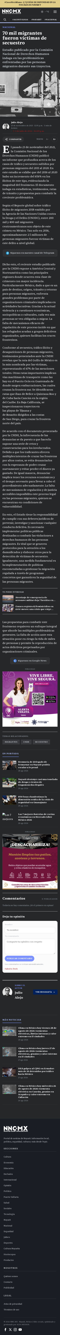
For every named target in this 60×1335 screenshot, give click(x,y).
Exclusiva (8, 1174)
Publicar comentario (19, 958)
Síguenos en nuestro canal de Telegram (32, 253)
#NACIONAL (51, 19)
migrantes (11, 742)
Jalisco (7, 1237)
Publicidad (9, 1288)
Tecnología (9, 1214)
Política (7, 1191)
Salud (6, 1203)
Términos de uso (11, 1309)
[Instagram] (15, 1329)
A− (47, 139)
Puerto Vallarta (11, 1197)
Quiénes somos (11, 1276)
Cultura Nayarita (12, 1248)
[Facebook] (5, 1329)
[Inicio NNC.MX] (11, 11)
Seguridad (8, 1231)
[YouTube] (20, 1329)
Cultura (7, 1157)
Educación (9, 1168)
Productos (9, 1260)
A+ (54, 139)
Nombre (8, 924)
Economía (8, 1162)
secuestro (41, 742)
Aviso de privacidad (13, 1304)
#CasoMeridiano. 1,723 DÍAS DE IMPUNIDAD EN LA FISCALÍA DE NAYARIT (30, 3)
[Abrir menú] (55, 11)
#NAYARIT (36, 19)
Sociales (8, 1208)
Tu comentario (12, 936)
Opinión (7, 1185)
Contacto (8, 1282)
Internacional (10, 1180)
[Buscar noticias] (5, 19)
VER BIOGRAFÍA (44, 992)
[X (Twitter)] (10, 1329)
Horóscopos (10, 1254)
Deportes (8, 1243)
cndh (26, 742)
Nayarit (7, 1220)
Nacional (9, 27)
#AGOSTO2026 (20, 19)
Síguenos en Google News (32, 660)
